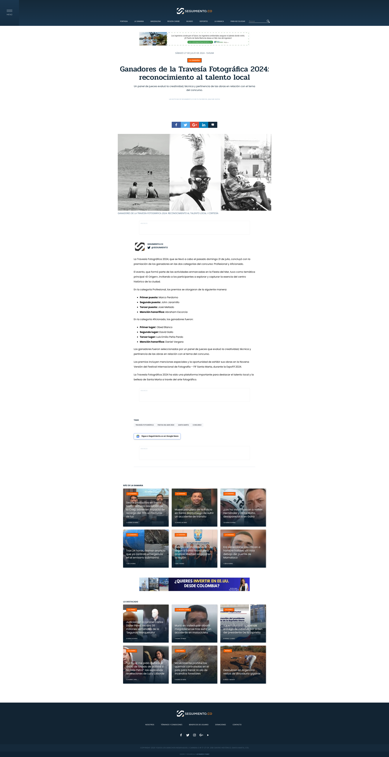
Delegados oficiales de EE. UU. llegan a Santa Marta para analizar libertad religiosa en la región (194, 552)
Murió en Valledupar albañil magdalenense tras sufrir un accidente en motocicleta (193, 629)
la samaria (194, 60)
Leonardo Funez (202, 754)
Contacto (237, 725)
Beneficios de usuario (198, 725)
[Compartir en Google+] (194, 125)
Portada (124, 21)
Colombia (131, 610)
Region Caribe (173, 21)
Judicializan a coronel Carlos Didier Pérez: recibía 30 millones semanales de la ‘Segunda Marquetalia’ (144, 627)
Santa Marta (183, 425)
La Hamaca (219, 21)
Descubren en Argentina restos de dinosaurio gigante (241, 671)
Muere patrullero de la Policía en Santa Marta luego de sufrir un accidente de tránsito (194, 513)
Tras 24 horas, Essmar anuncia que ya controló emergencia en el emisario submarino (145, 554)
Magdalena (155, 21)
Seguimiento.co (155, 244)
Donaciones (220, 725)
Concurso (197, 425)
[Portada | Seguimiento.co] (195, 11)
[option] (194, 174)
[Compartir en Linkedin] (203, 125)
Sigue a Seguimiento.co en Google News (160, 436)
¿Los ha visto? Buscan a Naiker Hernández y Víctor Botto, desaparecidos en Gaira (242, 513)
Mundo (189, 21)
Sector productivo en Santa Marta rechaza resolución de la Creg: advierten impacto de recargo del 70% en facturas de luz (145, 509)
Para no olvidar (238, 21)
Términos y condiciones (171, 725)
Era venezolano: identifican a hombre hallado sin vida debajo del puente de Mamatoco (241, 552)
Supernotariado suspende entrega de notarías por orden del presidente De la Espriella (242, 629)
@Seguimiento (159, 247)
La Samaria (139, 21)
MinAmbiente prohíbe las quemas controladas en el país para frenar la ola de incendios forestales (192, 668)
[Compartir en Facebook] (176, 125)
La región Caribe (182, 610)
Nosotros (149, 725)
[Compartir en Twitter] (185, 125)
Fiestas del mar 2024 (166, 425)
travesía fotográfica (145, 425)
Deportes (204, 21)
